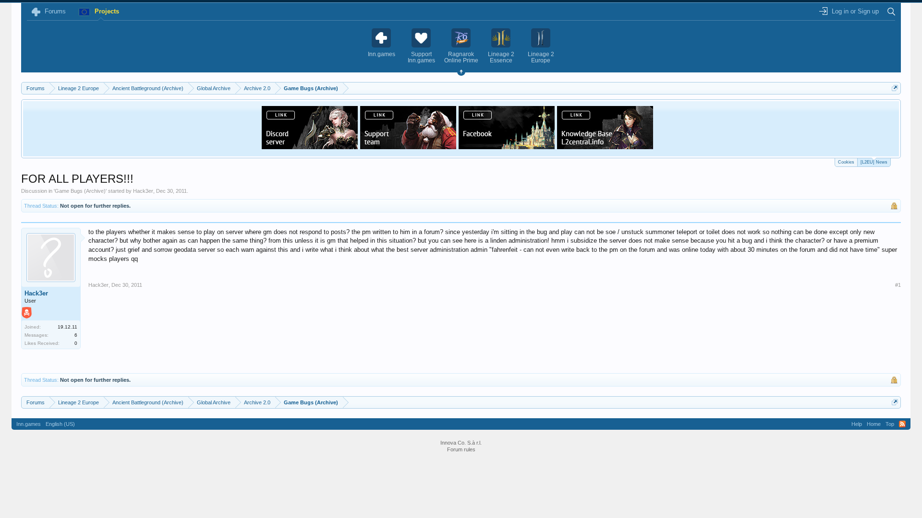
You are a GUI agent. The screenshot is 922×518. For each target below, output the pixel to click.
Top (890, 424)
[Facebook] (507, 146)
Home (874, 424)
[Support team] (408, 146)
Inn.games (28, 424)
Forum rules (461, 449)
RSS (902, 424)
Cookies (846, 162)
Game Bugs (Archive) (80, 191)
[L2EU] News (874, 162)
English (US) (60, 424)
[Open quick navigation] (895, 88)
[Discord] (310, 146)
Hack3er (143, 191)
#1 (898, 285)
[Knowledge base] (605, 146)
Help (856, 424)
